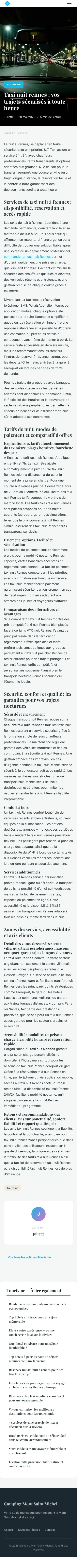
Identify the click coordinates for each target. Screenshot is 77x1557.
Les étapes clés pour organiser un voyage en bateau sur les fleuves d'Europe (37, 1385)
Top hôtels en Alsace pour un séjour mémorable (33, 1319)
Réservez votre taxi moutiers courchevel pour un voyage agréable (36, 1398)
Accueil (8, 132)
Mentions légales (29, 1529)
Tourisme (14, 84)
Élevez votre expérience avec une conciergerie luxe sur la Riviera (32, 1332)
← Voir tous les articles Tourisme (27, 1257)
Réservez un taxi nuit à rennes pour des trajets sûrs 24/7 (36, 1372)
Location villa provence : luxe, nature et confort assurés (36, 1464)
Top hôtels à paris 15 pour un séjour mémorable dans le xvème (33, 1359)
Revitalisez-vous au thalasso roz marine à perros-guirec (37, 1306)
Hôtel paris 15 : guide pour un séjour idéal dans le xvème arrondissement (37, 1438)
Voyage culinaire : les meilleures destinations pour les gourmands (31, 1411)
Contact (50, 1529)
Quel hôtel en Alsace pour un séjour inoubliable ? (33, 1346)
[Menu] (69, 3)
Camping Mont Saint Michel (30, 1503)
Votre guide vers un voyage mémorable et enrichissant (37, 1451)
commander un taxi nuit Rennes (27, 257)
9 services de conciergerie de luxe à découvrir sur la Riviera (33, 1424)
